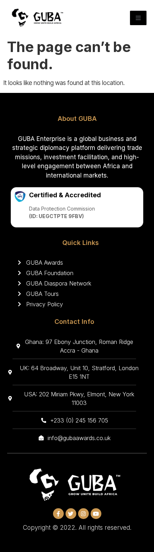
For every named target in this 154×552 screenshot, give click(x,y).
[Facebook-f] (58, 513)
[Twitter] (71, 513)
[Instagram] (83, 513)
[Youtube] (96, 513)
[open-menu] (138, 17)
